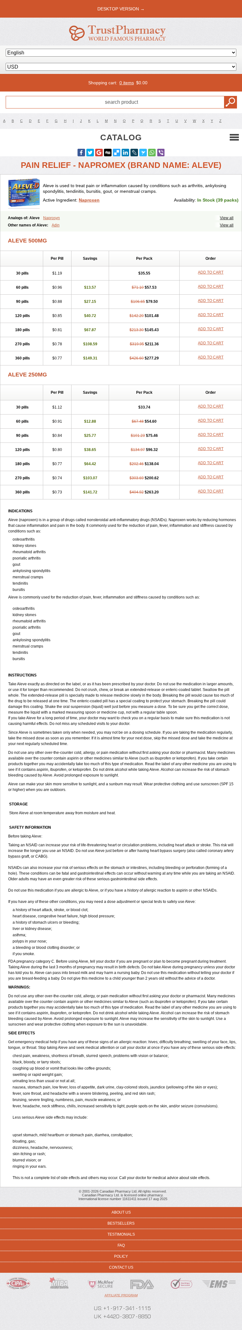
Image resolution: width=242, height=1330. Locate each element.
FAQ (121, 1245)
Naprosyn (51, 218)
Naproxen (89, 200)
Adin (56, 225)
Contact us (121, 1267)
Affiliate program (121, 1295)
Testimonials (121, 1234)
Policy (121, 1256)
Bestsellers (121, 1223)
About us (121, 1212)
